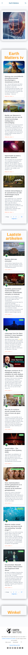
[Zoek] (25, 3)
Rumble (11, 645)
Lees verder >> (8, 269)
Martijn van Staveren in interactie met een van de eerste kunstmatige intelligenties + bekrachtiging (13, 119)
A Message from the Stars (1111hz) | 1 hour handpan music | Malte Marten (13, 335)
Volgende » (14, 218)
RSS (19, 645)
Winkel (14, 612)
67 (21, 592)
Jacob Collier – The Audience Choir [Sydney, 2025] (13, 450)
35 (21, 216)
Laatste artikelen (14, 236)
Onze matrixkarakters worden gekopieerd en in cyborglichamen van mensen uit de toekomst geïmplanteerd (13, 486)
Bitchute (15, 645)
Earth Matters (14, 3)
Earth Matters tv (14, 55)
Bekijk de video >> (9, 96)
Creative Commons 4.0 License (8, 638)
